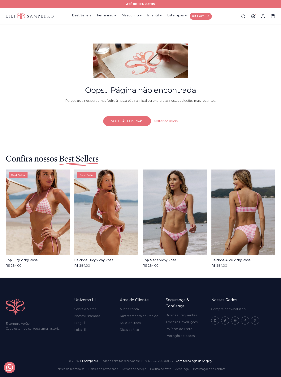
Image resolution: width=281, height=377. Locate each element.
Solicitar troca (130, 323)
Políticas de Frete (179, 329)
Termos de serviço (134, 369)
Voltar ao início (166, 121)
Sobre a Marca (85, 309)
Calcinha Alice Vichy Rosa (231, 260)
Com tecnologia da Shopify (194, 361)
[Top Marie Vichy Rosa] (175, 212)
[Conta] (263, 16)
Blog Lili (80, 323)
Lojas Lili (80, 330)
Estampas (175, 15)
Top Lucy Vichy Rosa (22, 260)
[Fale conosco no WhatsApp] (9, 367)
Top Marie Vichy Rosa (159, 260)
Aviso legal (182, 369)
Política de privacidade (103, 369)
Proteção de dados (180, 336)
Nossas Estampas (87, 316)
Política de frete (160, 369)
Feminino (105, 15)
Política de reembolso (69, 369)
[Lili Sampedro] (30, 16)
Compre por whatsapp (228, 309)
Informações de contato (209, 369)
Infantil (153, 15)
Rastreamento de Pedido (139, 316)
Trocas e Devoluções (181, 322)
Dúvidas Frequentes (181, 315)
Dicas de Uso (129, 330)
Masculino (130, 15)
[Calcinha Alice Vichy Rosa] (243, 212)
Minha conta (129, 309)
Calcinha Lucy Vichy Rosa (93, 260)
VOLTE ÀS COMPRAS (127, 121)
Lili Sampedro (89, 361)
